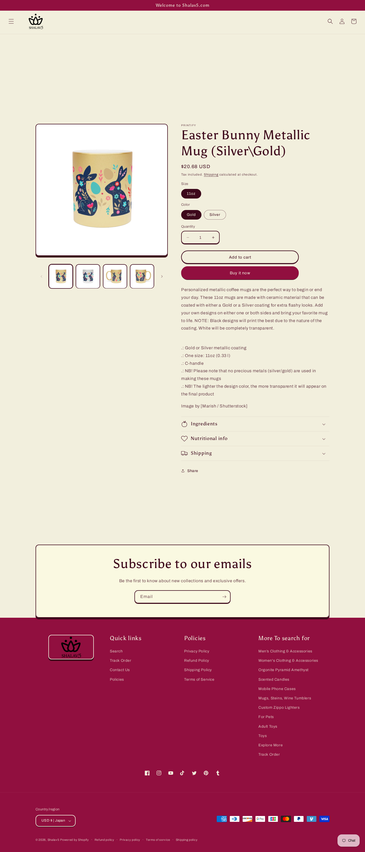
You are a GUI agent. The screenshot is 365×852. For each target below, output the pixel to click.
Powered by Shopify (74, 839)
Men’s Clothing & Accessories (285, 651)
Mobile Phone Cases (277, 689)
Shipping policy (187, 839)
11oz (191, 194)
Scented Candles (273, 679)
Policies (117, 679)
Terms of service (158, 839)
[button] (11, 21)
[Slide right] (162, 276)
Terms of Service (199, 679)
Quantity (188, 226)
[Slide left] (41, 276)
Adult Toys (267, 726)
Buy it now (240, 273)
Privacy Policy (196, 651)
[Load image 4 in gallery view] (142, 276)
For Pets (266, 717)
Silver (214, 215)
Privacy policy (130, 839)
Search (116, 651)
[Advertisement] (182, 74)
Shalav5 (53, 839)
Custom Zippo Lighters (279, 708)
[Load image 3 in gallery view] (115, 276)
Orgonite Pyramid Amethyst (283, 670)
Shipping (211, 174)
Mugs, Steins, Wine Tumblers (284, 698)
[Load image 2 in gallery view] (88, 276)
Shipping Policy (198, 670)
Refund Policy (196, 661)
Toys (262, 736)
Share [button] (192, 471)
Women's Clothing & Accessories (288, 661)
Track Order (120, 661)
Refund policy (104, 839)
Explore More (270, 745)
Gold (191, 215)
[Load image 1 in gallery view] (61, 276)
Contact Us (120, 670)
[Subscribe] (224, 596)
